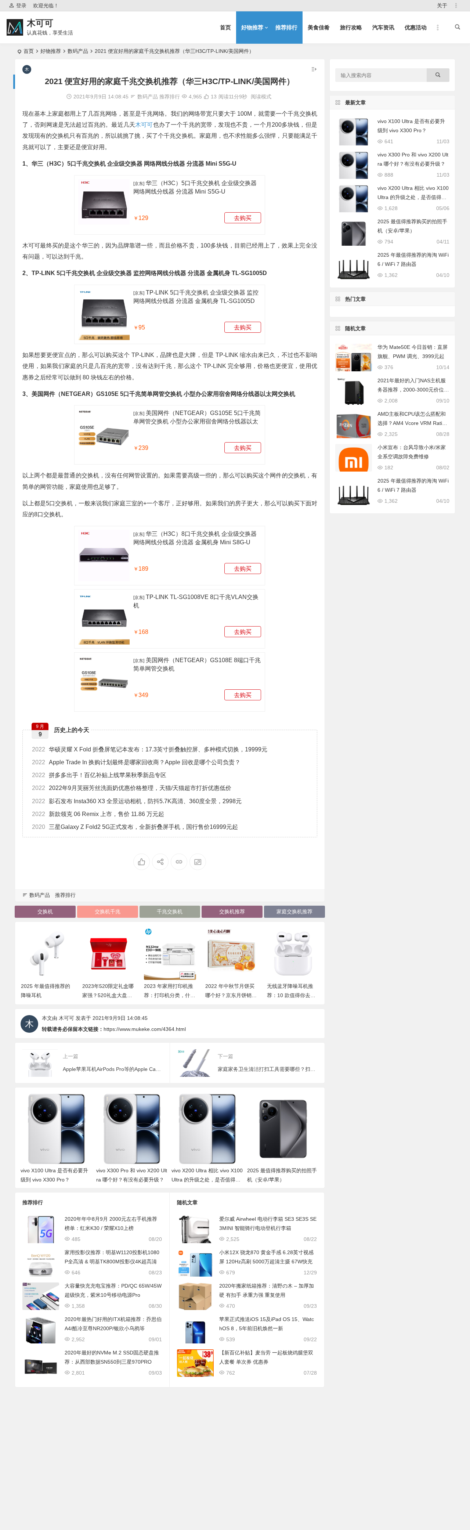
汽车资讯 (383, 27)
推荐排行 (286, 27)
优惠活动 (416, 27)
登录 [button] (21, 5)
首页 (225, 27)
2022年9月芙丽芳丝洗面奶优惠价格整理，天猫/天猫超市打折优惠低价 (131, 788)
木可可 (40, 23)
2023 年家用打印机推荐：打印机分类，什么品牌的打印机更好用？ (169, 995)
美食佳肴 (319, 27)
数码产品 (78, 51)
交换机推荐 (232, 911)
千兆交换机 (169, 911)
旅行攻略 (351, 27)
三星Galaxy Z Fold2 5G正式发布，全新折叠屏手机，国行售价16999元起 (135, 827)
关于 (442, 5)
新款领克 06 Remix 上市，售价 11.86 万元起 (98, 814)
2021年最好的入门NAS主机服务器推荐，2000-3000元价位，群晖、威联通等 (413, 390)
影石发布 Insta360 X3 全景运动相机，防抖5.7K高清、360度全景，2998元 (137, 801)
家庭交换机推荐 (294, 911)
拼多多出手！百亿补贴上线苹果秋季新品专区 (99, 775)
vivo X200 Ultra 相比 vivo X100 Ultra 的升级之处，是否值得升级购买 (207, 1180)
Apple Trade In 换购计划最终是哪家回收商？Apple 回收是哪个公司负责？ (136, 762)
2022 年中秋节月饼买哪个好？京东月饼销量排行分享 (231, 995)
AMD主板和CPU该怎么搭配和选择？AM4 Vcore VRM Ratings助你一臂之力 (412, 423)
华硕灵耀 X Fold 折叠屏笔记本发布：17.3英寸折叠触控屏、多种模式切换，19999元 (149, 749)
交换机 (45, 911)
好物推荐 (252, 27)
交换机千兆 (107, 911)
